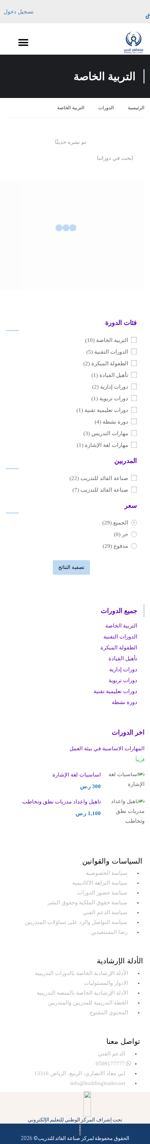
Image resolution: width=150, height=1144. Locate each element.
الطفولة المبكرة (105, 363)
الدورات (106, 107)
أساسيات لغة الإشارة (76, 775)
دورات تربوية (109, 398)
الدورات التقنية (107, 352)
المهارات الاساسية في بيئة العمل (107, 748)
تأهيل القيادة (109, 375)
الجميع (115, 523)
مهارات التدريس (105, 433)
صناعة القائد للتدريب (99, 478)
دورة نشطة (111, 422)
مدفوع (115, 546)
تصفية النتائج (71, 567)
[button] (23, 43)
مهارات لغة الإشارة (102, 445)
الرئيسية (136, 107)
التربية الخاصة (106, 340)
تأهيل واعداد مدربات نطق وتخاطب (61, 802)
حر (121, 534)
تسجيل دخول (18, 12)
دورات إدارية (110, 387)
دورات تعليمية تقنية (102, 410)
